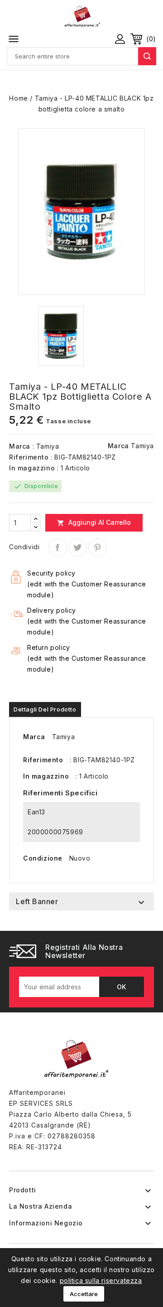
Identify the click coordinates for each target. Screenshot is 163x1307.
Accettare (84, 1293)
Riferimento (29, 457)
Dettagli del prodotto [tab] (45, 709)
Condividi (57, 547)
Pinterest (97, 547)
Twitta (77, 547)
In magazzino (32, 468)
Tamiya (142, 446)
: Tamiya (46, 446)
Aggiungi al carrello (94, 522)
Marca (19, 446)
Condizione (42, 858)
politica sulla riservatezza (101, 1280)
